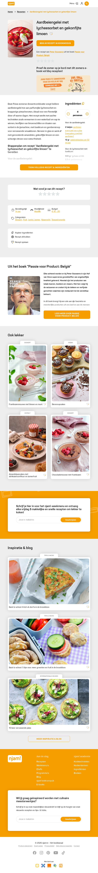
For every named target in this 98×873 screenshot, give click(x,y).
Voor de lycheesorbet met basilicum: (76, 150)
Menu (72, 4)
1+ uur (18, 211)
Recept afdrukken (22, 237)
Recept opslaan (21, 242)
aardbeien (77, 127)
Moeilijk (37, 211)
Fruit (25, 220)
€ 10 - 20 (56, 211)
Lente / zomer (34, 220)
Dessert (18, 220)
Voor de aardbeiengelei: (75, 123)
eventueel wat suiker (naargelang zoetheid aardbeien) (73, 133)
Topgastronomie (58, 220)
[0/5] (45, 61)
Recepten (21, 12)
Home (10, 12)
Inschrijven (70, 520)
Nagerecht (45, 220)
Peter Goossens (56, 52)
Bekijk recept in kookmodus (55, 43)
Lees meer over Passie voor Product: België (67, 315)
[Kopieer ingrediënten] (83, 104)
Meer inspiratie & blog (49, 739)
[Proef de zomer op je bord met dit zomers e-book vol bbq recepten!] (63, 83)
